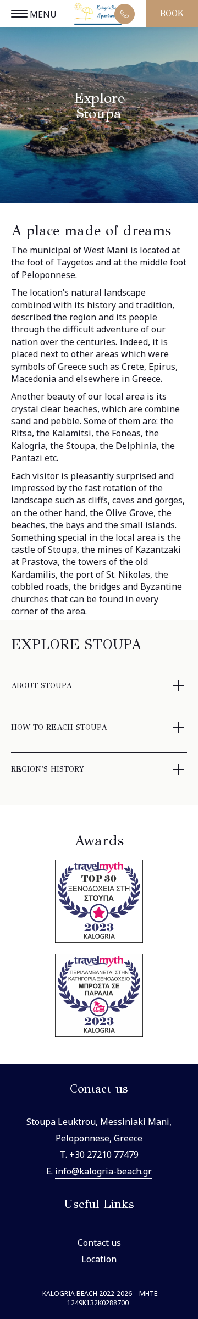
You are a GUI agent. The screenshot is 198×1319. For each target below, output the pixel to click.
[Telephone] (124, 14)
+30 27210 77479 (104, 1155)
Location (99, 1259)
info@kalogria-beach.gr (103, 1171)
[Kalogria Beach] (99, 15)
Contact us (99, 1243)
